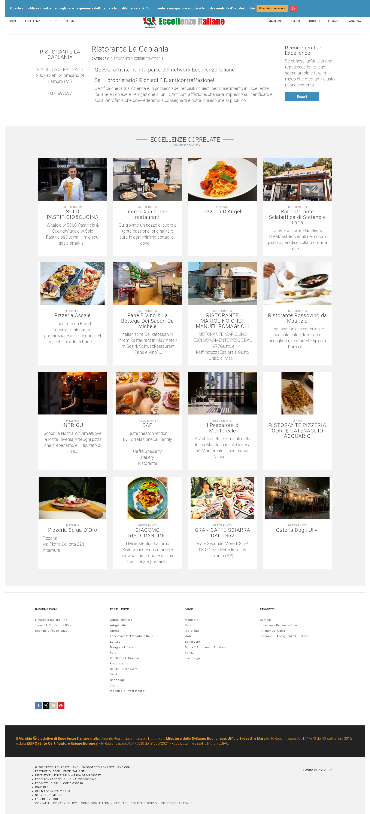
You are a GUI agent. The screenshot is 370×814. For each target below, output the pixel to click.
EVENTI (295, 21)
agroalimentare (121, 619)
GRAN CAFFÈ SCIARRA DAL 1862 (222, 532)
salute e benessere (123, 669)
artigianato (118, 625)
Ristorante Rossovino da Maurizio (297, 318)
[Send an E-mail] (56, 99)
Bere (188, 625)
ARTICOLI (314, 21)
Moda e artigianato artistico (205, 647)
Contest (265, 619)
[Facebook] (64, 99)
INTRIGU (72, 425)
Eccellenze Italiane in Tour (278, 625)
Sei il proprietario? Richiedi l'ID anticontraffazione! (154, 80)
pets (113, 652)
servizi (115, 674)
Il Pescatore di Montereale (222, 428)
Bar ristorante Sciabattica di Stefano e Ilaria (297, 217)
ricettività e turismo (124, 658)
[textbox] (148, 448)
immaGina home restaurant (147, 214)
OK (293, 8)
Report (302, 97)
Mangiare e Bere (121, 647)
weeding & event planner (128, 690)
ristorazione (119, 663)
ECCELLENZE (33, 21)
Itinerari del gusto (273, 630)
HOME (13, 21)
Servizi (190, 652)
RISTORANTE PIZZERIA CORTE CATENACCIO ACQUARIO (297, 431)
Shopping (117, 680)
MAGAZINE (275, 21)
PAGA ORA (354, 21)
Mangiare (191, 619)
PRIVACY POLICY (65, 803)
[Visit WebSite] (60, 99)
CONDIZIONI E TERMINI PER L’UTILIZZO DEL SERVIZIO (119, 803)
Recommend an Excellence (304, 50)
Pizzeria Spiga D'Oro (72, 530)
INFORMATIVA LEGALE (176, 803)
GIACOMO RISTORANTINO (147, 532)
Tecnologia (193, 658)
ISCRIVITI (333, 21)
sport (114, 685)
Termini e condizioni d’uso (54, 625)
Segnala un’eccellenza (51, 630)
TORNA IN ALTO (315, 769)
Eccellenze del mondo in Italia (131, 636)
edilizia (115, 641)
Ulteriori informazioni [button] (272, 8)
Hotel (189, 636)
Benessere (192, 641)
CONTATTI (42, 803)
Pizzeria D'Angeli (223, 211)
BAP (147, 425)
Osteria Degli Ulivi (297, 530)
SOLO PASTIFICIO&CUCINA (72, 214)
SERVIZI (70, 21)
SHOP (53, 21)
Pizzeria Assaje (73, 315)
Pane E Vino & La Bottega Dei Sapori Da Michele (147, 321)
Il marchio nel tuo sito (51, 619)
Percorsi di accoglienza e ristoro (284, 636)
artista (115, 630)
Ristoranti (192, 630)
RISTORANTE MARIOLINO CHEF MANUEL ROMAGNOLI (222, 321)
